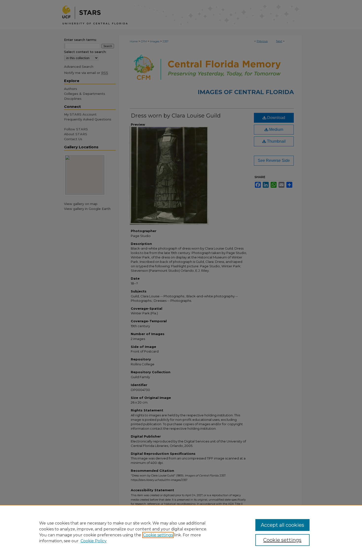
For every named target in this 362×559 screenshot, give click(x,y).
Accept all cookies (282, 525)
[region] (181, 532)
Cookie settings (158, 535)
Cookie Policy (94, 541)
